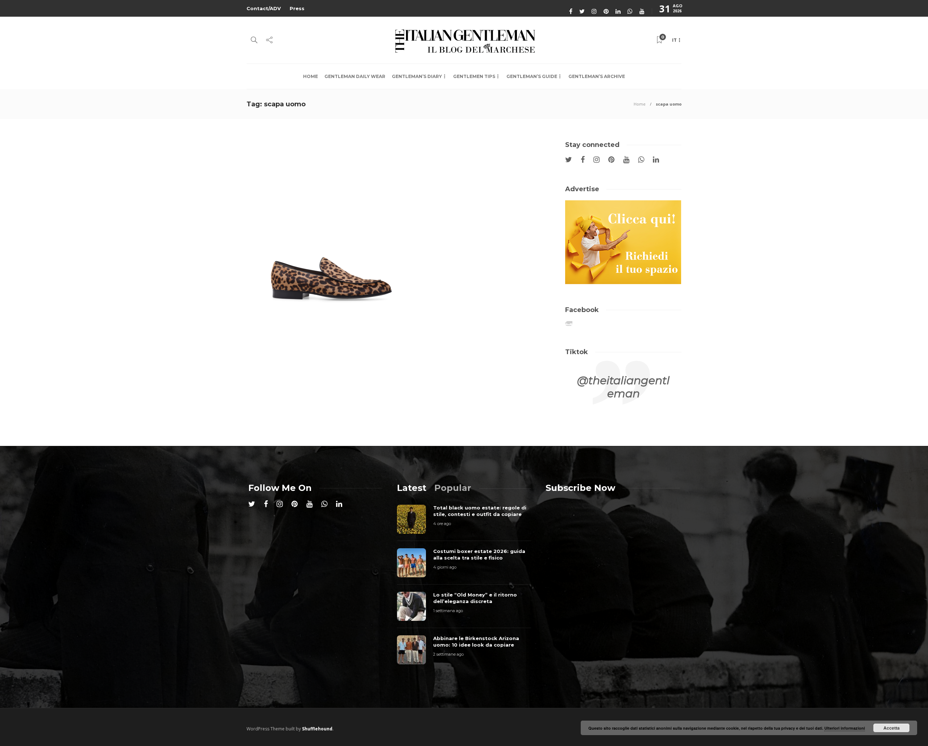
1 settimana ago (448, 610)
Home (310, 76)
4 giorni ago (444, 567)
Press (297, 8)
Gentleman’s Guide (531, 76)
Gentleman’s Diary (417, 76)
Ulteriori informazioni (844, 728)
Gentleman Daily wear (354, 76)
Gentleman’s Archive (596, 76)
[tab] (411, 488)
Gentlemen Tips (474, 76)
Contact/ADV (263, 8)
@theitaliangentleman (623, 387)
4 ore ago (442, 523)
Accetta (891, 728)
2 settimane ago (448, 654)
